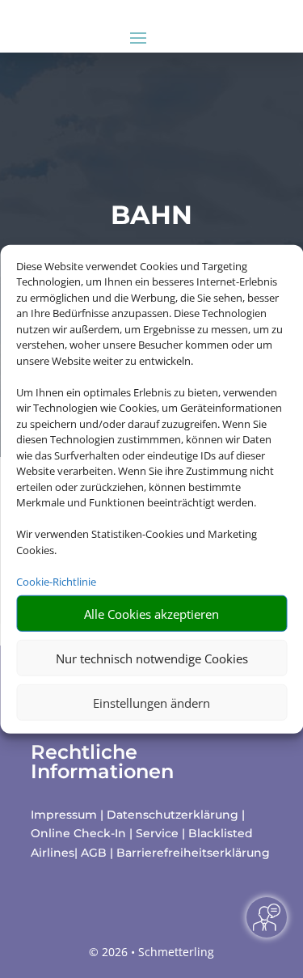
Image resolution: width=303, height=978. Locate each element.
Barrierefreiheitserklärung (193, 852)
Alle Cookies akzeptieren (151, 613)
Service (157, 833)
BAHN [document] (151, 215)
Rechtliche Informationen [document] (102, 762)
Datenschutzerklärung (172, 814)
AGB (94, 852)
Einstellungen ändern (151, 702)
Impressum (64, 814)
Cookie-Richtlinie (56, 581)
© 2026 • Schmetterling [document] (151, 951)
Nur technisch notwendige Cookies (152, 658)
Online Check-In (78, 833)
